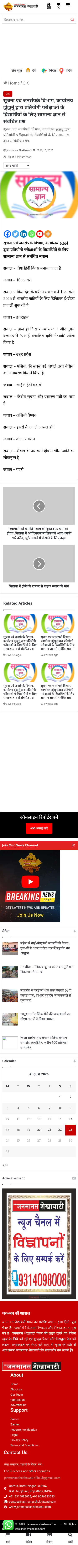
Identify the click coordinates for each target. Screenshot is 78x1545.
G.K (26, 83)
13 (39, 1119)
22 (60, 1130)
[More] (48, 231)
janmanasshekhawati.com (42, 1524)
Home (13, 83)
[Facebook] (7, 231)
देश (28, 71)
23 (70, 1130)
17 (7, 1130)
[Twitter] (15, 231)
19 (28, 1130)
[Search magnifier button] (72, 20)
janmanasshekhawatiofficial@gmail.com (32, 1478)
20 (39, 1130)
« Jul (5, 1165)
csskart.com (37, 1528)
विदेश (49, 71)
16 (70, 1119)
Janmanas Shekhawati (19, 150)
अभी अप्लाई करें (39, 828)
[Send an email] (34, 150)
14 (49, 1119)
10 (7, 1119)
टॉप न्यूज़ (16, 71)
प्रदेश (62, 71)
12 (28, 1119)
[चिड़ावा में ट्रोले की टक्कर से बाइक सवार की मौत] (39, 563)
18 (18, 1130)
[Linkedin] (23, 231)
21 (49, 1130)
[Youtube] (39, 231)
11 (18, 1119)
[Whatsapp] (31, 231)
